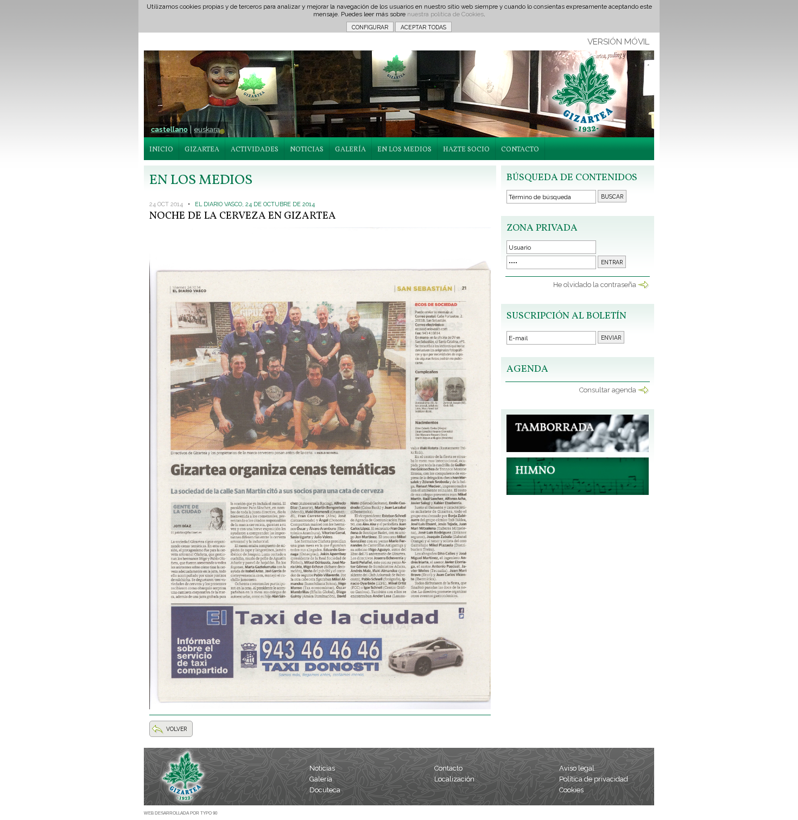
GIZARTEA (202, 150)
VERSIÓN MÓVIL (618, 42)
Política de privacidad (593, 779)
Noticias (322, 768)
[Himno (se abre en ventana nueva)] (577, 492)
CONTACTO (520, 150)
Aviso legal (576, 768)
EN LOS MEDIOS (404, 150)
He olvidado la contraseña (594, 285)
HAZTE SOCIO (466, 150)
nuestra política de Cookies (445, 14)
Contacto (448, 768)
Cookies (571, 790)
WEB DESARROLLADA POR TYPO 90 (180, 813)
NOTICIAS (307, 150)
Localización (454, 779)
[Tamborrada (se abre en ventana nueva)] (577, 450)
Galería (320, 779)
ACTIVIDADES (254, 150)
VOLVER (176, 729)
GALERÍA (350, 150)
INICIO (161, 150)
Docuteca (324, 790)
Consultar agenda (607, 390)
